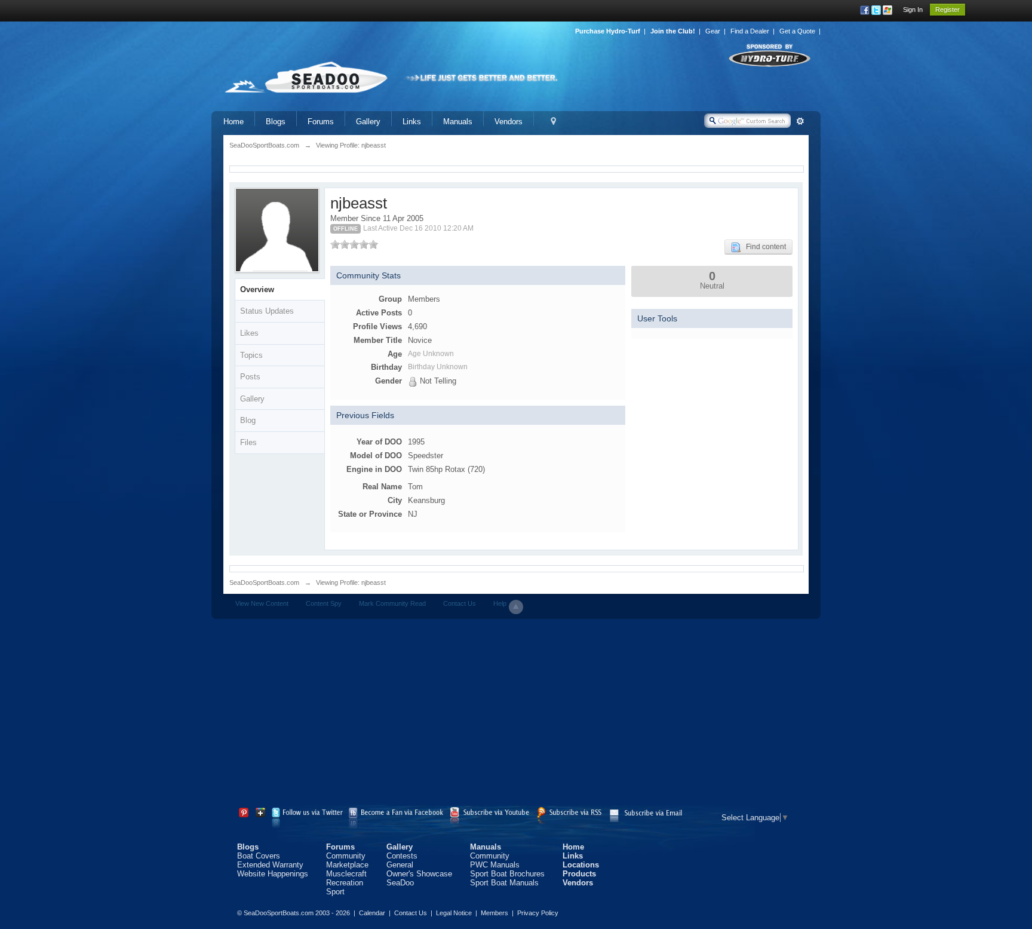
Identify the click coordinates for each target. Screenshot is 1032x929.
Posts (250, 376)
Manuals (457, 121)
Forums (321, 121)
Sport (335, 891)
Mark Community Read (392, 603)
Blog (248, 420)
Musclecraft (346, 873)
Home (233, 121)
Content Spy (324, 603)
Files (248, 442)
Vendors (508, 121)
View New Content (261, 603)
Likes (249, 333)
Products (579, 873)
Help (499, 603)
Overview (257, 289)
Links (412, 121)
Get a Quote (797, 31)
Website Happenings (272, 873)
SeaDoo (400, 882)
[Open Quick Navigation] (553, 121)
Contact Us (459, 603)
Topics (251, 355)
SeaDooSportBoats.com (264, 582)
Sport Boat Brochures (507, 873)
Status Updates (267, 310)
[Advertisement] (516, 714)
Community (346, 855)
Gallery (368, 121)
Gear (712, 31)
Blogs (275, 121)
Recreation (344, 882)
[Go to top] (516, 607)
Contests (401, 855)
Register (947, 9)
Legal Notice (454, 912)
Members (494, 912)
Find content (763, 247)
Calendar (372, 912)
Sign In (913, 9)
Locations (581, 864)
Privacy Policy (537, 912)
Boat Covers (258, 855)
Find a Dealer (749, 31)
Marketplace (347, 864)
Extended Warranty (270, 864)
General (399, 864)
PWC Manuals (495, 864)
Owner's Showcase (419, 873)
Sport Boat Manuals (504, 882)
